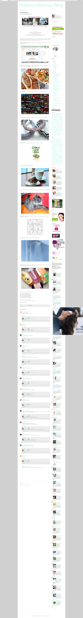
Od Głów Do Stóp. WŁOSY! (56, 600)
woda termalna (60, 164)
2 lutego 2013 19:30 (27, 356)
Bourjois (57, 115)
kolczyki (58, 142)
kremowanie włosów (54, 146)
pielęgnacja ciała (55, 154)
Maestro (58, 125)
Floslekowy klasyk (55, 95)
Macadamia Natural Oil (54, 125)
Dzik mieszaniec (55, 79)
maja (54, 69)
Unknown (23, 311)
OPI (52, 128)
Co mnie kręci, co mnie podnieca (57, 585)
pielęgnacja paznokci (57, 155)
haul (52, 142)
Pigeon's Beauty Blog (41, 5)
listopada (54, 63)
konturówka (53, 143)
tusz (59, 163)
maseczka (53, 148)
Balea (60, 114)
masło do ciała (55, 149)
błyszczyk (53, 140)
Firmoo (60, 119)
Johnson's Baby (60, 122)
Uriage (59, 133)
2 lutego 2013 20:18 (27, 388)
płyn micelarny (53, 160)
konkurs (61, 142)
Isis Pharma (54, 122)
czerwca (54, 68)
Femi (58, 119)
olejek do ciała (59, 152)
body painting (55, 139)
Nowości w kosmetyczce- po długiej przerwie (58, 586)
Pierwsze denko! (55, 94)
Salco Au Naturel (54, 131)
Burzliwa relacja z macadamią (56, 81)
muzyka (59, 150)
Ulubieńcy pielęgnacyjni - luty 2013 (57, 73)
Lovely (59, 124)
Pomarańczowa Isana (55, 76)
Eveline (61, 118)
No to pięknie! (54, 501)
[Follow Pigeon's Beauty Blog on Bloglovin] (55, 56)
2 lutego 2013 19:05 (27, 311)
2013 (53, 61)
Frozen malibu (54, 488)
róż (56, 161)
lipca (54, 67)
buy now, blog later (55, 467)
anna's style (54, 454)
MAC (61, 124)
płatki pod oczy (60, 159)
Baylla (61, 114)
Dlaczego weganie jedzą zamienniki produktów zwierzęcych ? (58, 536)
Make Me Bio (60, 125)
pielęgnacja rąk (55, 156)
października (54, 64)
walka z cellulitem (57, 164)
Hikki (22, 334)
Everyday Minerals (54, 119)
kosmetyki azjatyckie (59, 143)
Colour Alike (56, 116)
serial (60, 161)
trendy (58, 163)
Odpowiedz (23, 315)
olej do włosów (56, 152)
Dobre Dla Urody (55, 361)
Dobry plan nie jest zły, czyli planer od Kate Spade (58, 511)
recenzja (57, 160)
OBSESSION (54, 306)
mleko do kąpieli (54, 150)
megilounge (54, 556)
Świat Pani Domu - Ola (24, 421)
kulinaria (59, 146)
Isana (52, 122)
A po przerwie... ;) (55, 390)
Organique (59, 128)
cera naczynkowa (57, 140)
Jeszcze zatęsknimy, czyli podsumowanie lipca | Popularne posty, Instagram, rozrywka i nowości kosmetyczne (58, 503)
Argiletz (52, 114)
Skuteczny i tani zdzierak (56, 85)
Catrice (61, 115)
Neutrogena (57, 127)
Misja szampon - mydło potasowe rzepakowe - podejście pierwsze (58, 426)
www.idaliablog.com (55, 461)
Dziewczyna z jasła (24, 455)
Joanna (58, 122)
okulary (52, 152)
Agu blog (54, 294)
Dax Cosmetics (60, 116)
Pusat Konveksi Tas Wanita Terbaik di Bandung (58, 411)
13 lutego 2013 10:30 (27, 466)
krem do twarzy (57, 145)
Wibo (58, 134)
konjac (59, 142)
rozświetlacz (53, 161)
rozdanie (61, 160)
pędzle (58, 159)
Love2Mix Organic (56, 124)
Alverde (57, 113)
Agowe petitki (54, 272)
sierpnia (54, 66)
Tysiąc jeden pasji (55, 279)
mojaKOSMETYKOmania (56, 577)
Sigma (58, 132)
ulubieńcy (53, 164)
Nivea (59, 127)
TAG (22, 306)
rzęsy (55, 161)
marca (54, 71)
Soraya (61, 132)
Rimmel (56, 130)
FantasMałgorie (24, 399)
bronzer (61, 139)
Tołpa (57, 133)
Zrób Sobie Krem (56, 135)
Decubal (53, 117)
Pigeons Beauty (26, 318)
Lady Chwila (54, 480)
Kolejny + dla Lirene (55, 90)
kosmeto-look (54, 563)
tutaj (24, 265)
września (54, 65)
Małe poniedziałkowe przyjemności (57, 84)
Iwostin (56, 122)
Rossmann (59, 130)
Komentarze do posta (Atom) (26, 483)
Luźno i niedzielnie (55, 77)
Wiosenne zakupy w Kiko (59, 186)
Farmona (57, 119)
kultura (61, 146)
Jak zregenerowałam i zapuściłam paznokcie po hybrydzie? (58, 288)
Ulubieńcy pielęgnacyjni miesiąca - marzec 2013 (59, 181)
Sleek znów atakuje (55, 78)
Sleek (60, 132)
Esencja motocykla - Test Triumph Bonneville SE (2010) (58, 594)
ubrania (61, 163)
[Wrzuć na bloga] (29, 305)
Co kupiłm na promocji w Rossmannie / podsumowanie (58, 448)
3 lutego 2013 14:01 (31, 372)
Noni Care (61, 127)
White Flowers (56, 134)
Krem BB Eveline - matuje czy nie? (57, 74)
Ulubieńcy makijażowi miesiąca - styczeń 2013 (59, 192)
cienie (59, 140)
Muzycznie (54, 96)
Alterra (55, 113)
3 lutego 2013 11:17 (31, 444)
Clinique (54, 116)
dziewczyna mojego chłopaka (25, 444)
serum (61, 161)
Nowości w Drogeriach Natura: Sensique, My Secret (58, 403)
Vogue (54, 134)
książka (57, 146)
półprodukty (56, 159)
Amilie (58, 113)
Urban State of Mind (55, 549)
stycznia (54, 105)
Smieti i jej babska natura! (56, 495)
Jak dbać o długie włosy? (56, 384)
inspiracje (56, 142)
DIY (52, 138)
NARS (55, 127)
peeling (57, 153)
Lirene (52, 124)
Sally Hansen (58, 131)
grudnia (54, 62)
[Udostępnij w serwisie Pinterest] (31, 305)
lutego (54, 72)
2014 (53, 60)
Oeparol (56, 128)
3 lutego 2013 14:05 (31, 428)
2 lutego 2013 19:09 (26, 334)
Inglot (61, 121)
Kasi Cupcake (35, 38)
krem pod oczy (60, 145)
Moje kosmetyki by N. (55, 439)
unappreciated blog (55, 473)
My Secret (53, 127)
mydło (61, 150)
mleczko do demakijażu (59, 149)
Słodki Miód (54, 517)
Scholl (54, 132)
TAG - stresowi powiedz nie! (56, 102)
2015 (53, 59)
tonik (56, 163)
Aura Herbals (55, 114)
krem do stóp (53, 145)
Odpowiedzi (24, 316)
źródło (35, 114)
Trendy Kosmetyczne (60, 138)
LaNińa (54, 570)
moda (57, 150)
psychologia (53, 159)
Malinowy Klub (54, 138)
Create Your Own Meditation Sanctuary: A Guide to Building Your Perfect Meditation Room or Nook (57, 356)
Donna (23, 345)
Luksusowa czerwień (55, 91)
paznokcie (54, 153)
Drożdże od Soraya (55, 80)
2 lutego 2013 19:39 (31, 318)
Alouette (53, 113)
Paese (61, 128)
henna (54, 142)
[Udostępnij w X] (30, 305)
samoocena (58, 161)
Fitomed (61, 119)
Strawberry (54, 608)
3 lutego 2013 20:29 (29, 455)
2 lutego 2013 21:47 (30, 421)
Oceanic (54, 128)
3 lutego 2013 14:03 (31, 404)
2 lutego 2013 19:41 (31, 350)
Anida (60, 113)
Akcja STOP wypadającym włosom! (57, 97)
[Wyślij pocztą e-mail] (28, 305)
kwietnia (54, 70)
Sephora (56, 132)
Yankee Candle (60, 134)
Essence (53, 118)
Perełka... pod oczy (55, 98)
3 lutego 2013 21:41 (31, 460)
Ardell (61, 113)
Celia (52, 116)
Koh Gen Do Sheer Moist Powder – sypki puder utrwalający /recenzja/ (59, 280)
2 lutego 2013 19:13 (26, 345)
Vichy (52, 134)
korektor (56, 143)
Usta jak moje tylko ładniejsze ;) (57, 75)
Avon (58, 114)
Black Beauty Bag (55, 417)
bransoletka (58, 139)
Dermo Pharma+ (60, 117)
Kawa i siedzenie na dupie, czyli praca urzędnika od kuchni (58, 433)
